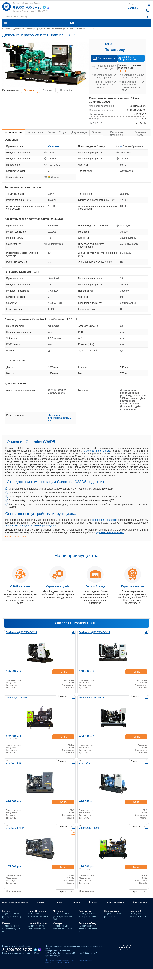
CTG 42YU (84, 762)
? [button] (115, 75)
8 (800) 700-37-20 (27, 7)
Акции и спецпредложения (15, 902)
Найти (147, 16)
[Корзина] (147, 10)
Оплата (76, 902)
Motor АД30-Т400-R (16, 697)
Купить (63, 671)
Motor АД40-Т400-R (89, 828)
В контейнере (67, 90)
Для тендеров (140, 902)
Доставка (127, 75)
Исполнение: (14, 891)
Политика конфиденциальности (59, 960)
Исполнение (10, 90)
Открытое (29, 90)
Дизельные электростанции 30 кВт (59, 418)
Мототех (6, 7)
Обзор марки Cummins (17, 536)
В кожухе (47, 90)
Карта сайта (63, 962)
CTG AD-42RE (13, 762)
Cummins (53, 146)
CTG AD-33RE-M (15, 828)
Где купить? (58, 902)
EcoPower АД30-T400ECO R (21, 632)
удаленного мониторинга (110, 532)
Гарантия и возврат (115, 902)
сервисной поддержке (104, 520)
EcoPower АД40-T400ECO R (94, 632)
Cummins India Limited (97, 451)
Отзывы (40, 902)
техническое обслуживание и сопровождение (30, 525)
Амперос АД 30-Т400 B (91, 697)
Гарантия (99, 82)
